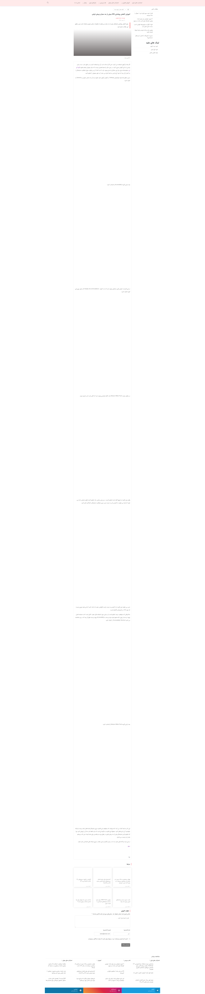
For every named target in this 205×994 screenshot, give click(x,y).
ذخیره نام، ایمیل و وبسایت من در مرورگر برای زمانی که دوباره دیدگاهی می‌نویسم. (108, 939)
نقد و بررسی (127, 960)
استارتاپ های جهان (67, 960)
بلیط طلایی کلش (154, 53)
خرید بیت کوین (154, 46)
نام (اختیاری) (127, 930)
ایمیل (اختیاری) (107, 930)
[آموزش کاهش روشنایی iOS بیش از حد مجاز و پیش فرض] (102, 42)
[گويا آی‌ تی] (152, 3)
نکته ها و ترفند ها (119, 10)
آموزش (99, 960)
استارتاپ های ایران (155, 960)
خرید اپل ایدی (154, 49)
